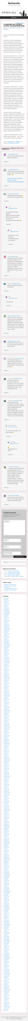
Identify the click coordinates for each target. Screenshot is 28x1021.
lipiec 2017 (6, 747)
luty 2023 (5, 655)
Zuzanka (5, 573)
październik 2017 (7, 743)
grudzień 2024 (6, 625)
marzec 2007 (6, 917)
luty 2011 (5, 853)
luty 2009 (5, 885)
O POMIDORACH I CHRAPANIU (10, 590)
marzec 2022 (6, 670)
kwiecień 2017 (6, 751)
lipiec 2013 (6, 813)
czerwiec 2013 (6, 814)
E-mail (5, 546)
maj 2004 (5, 963)
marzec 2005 (6, 950)
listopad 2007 (6, 906)
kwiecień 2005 (6, 948)
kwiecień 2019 (6, 718)
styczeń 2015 (6, 788)
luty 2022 (5, 672)
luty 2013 (5, 820)
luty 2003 (5, 984)
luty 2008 (5, 902)
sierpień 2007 (6, 910)
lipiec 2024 (6, 632)
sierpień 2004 (6, 959)
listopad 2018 (6, 725)
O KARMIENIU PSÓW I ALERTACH (10, 588)
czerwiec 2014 (6, 798)
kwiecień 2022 (6, 669)
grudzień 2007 (6, 905)
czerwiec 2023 (6, 650)
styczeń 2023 (6, 657)
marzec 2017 (6, 753)
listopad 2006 (6, 922)
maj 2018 (5, 733)
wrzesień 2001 (6, 1007)
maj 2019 (5, 717)
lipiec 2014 (6, 796)
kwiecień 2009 (6, 883)
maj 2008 (5, 898)
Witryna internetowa (8, 552)
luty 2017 (5, 754)
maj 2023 (5, 651)
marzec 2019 (6, 720)
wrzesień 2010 (6, 859)
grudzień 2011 (6, 839)
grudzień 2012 (6, 822)
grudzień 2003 (6, 970)
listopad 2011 (6, 840)
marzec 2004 (6, 966)
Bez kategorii (10, 141)
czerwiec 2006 (6, 929)
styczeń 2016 (6, 772)
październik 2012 (7, 825)
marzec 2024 (6, 638)
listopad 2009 (6, 873)
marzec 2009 (6, 884)
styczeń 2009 (6, 887)
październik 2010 (7, 858)
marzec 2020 (6, 703)
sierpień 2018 (6, 729)
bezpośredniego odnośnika (13, 143)
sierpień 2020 (6, 696)
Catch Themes (19, 1018)
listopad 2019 (6, 709)
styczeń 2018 (6, 739)
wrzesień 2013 (6, 810)
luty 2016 (5, 770)
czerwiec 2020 (6, 699)
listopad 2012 (6, 824)
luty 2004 (5, 968)
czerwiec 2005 (6, 946)
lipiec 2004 (6, 961)
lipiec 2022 (6, 665)
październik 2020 (7, 694)
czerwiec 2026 (6, 601)
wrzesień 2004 (6, 958)
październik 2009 (7, 874)
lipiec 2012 (6, 829)
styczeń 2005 (6, 952)
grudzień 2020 (6, 691)
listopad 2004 (6, 955)
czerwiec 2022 (6, 666)
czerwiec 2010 (6, 863)
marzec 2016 (6, 769)
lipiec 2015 (6, 780)
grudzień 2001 (6, 1003)
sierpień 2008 (6, 894)
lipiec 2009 (6, 879)
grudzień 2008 (6, 888)
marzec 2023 (6, 654)
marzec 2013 (6, 818)
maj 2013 (5, 816)
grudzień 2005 (6, 937)
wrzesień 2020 (6, 695)
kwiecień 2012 (6, 833)
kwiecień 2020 (6, 702)
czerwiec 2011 (6, 847)
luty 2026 (5, 606)
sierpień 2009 (6, 877)
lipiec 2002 (6, 994)
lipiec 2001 (6, 1010)
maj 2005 (5, 947)
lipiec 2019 (6, 714)
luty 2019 (5, 721)
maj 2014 (5, 799)
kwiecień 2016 (6, 768)
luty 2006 (5, 935)
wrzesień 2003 (6, 974)
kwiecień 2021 (6, 685)
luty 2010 (5, 869)
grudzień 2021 (6, 675)
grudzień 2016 (6, 757)
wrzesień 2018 (6, 728)
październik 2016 (7, 759)
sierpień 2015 (6, 779)
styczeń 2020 (6, 706)
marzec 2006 (6, 933)
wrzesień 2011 (6, 843)
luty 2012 (5, 836)
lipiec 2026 (6, 599)
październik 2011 (7, 842)
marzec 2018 (6, 736)
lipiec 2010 (6, 862)
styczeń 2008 (6, 903)
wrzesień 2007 (6, 909)
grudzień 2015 (6, 773)
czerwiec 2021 (6, 683)
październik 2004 (7, 957)
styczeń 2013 (6, 821)
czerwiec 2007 (6, 913)
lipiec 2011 (6, 846)
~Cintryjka (9, 341)
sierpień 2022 (6, 664)
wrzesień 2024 (6, 629)
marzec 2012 (6, 835)
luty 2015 (5, 787)
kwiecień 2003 (6, 981)
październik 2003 (7, 973)
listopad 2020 (6, 692)
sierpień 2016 (6, 762)
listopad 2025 (6, 610)
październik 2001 (7, 1006)
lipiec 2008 (6, 895)
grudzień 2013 (6, 806)
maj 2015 (5, 783)
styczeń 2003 (6, 985)
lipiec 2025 (6, 616)
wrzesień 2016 (6, 761)
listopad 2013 (6, 807)
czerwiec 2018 (6, 732)
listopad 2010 (6, 857)
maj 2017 (5, 750)
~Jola (8, 154)
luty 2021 (5, 688)
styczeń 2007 (6, 920)
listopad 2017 (6, 742)
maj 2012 (5, 832)
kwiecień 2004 (6, 965)
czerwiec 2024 (6, 633)
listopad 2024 (6, 627)
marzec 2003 (6, 983)
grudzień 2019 (6, 707)
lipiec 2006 (6, 928)
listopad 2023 (6, 643)
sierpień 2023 (6, 647)
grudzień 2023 (6, 642)
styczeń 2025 (6, 624)
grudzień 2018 (6, 724)
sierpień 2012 (6, 828)
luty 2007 (5, 918)
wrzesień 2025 (6, 613)
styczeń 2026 (6, 607)
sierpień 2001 (6, 1009)
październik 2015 (7, 776)
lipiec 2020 (6, 698)
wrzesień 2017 (6, 744)
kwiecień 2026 (6, 603)
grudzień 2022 (6, 658)
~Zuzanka (9, 315)
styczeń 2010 (6, 870)
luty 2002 (5, 1000)
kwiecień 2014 (6, 800)
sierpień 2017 (6, 746)
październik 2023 (7, 644)
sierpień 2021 (6, 680)
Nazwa (5, 540)
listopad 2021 (6, 676)
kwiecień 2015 (6, 784)
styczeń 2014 (6, 805)
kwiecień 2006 (6, 932)
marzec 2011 (6, 851)
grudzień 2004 (6, 954)
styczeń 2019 (6, 722)
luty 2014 (5, 803)
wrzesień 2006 (6, 925)
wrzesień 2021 (6, 679)
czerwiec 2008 (6, 896)
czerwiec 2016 (6, 765)
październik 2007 (7, 907)
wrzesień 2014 (6, 794)
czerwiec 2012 (6, 831)
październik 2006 (7, 924)
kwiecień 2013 (6, 817)
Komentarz (6, 521)
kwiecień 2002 (6, 998)
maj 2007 (5, 914)
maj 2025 (5, 618)
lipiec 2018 (6, 731)
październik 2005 (7, 940)
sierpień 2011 (6, 844)
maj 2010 (5, 865)
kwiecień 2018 (6, 735)
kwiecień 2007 (6, 916)
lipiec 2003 (6, 977)
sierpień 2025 (6, 614)
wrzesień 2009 (6, 876)
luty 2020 (5, 705)
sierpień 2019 (6, 713)
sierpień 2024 (6, 631)
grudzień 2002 (6, 987)
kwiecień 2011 (6, 850)
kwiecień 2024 (6, 636)
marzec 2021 (6, 687)
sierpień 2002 (6, 992)
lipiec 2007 (6, 911)
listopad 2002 (6, 988)
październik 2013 (7, 809)
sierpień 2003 (6, 976)
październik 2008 (7, 891)
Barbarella (14, 3)
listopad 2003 (6, 972)
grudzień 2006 (6, 921)
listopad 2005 (6, 939)
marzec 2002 (6, 999)
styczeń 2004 (6, 969)
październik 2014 (7, 792)
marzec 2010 (6, 868)
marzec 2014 (6, 802)
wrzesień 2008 (6, 892)
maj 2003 (5, 980)
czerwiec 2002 (6, 995)
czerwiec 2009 (6, 880)
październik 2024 (7, 628)
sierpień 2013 (6, 811)
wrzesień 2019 (6, 711)
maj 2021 (5, 684)
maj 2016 (5, 766)
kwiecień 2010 (6, 866)
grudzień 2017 (6, 740)
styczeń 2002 (6, 1002)
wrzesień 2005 (6, 942)
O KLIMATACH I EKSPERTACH (13, 570)
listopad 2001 (6, 1005)
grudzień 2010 (6, 855)
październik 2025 (7, 612)
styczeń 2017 (6, 755)
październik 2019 (7, 710)
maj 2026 (5, 602)
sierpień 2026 (6, 598)
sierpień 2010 (6, 861)
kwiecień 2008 (6, 899)
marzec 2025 (6, 621)
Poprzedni (17, 23)
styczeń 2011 (6, 854)
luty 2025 (5, 622)
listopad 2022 (6, 659)
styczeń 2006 (6, 936)
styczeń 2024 (6, 640)
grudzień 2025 (6, 609)
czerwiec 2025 (6, 617)
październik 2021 (7, 677)
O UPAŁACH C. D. (7, 587)
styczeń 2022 (6, 673)
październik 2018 (7, 727)
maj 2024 (5, 635)
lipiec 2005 (6, 944)
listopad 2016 (6, 758)
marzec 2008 (6, 900)
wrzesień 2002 (6, 991)
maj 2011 (5, 848)
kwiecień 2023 (6, 653)
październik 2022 (7, 661)
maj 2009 (5, 881)
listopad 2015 (6, 774)
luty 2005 (5, 951)
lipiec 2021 (6, 681)
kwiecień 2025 (6, 620)
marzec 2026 (6, 605)
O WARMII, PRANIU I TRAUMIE (13, 572)
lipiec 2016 (6, 764)
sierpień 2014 (6, 795)
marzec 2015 (6, 785)
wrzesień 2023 (6, 646)
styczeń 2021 (6, 690)
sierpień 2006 (6, 927)
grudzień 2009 (6, 872)
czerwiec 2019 (6, 716)
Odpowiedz (6, 161)
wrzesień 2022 (6, 662)
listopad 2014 (6, 791)
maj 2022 (5, 668)
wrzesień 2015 (6, 777)
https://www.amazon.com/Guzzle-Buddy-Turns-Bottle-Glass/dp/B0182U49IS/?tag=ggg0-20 (15, 180)
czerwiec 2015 (6, 781)
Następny (23, 23)
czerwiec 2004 (6, 962)
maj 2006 (5, 931)
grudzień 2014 (6, 790)
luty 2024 (5, 639)
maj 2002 (5, 996)
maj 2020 (5, 701)
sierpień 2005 (6, 943)
